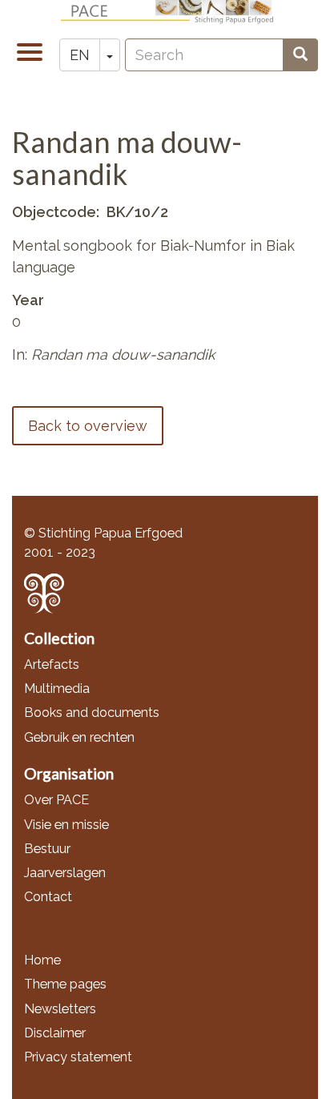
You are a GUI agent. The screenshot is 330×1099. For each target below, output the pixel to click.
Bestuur (47, 848)
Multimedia (57, 688)
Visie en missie (66, 824)
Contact (48, 896)
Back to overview (87, 425)
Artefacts (51, 664)
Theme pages (65, 984)
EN (80, 54)
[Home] (171, 12)
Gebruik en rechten (79, 737)
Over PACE (56, 799)
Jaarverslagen (65, 872)
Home (42, 960)
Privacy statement (78, 1057)
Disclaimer (55, 1033)
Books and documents (91, 712)
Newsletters (60, 1008)
